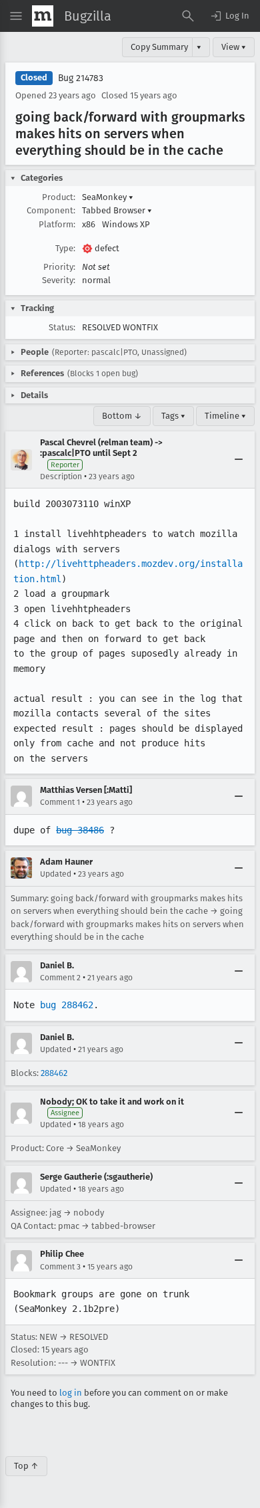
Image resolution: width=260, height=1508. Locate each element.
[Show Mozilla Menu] (42, 16)
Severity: (58, 280)
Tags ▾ (173, 416)
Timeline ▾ (225, 416)
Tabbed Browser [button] (117, 210)
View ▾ (233, 47)
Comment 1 (60, 802)
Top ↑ (26, 1466)
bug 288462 (66, 1005)
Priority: (59, 267)
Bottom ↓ (122, 416)
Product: (58, 197)
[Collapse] (238, 460)
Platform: (57, 224)
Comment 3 (60, 1266)
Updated (55, 874)
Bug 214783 (80, 78)
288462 (54, 1073)
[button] (229, 16)
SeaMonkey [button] (107, 197)
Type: (65, 248)
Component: (51, 210)
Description (61, 476)
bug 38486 (80, 830)
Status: (62, 327)
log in (70, 1393)
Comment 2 (60, 977)
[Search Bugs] (188, 16)
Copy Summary (159, 47)
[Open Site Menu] (16, 16)
